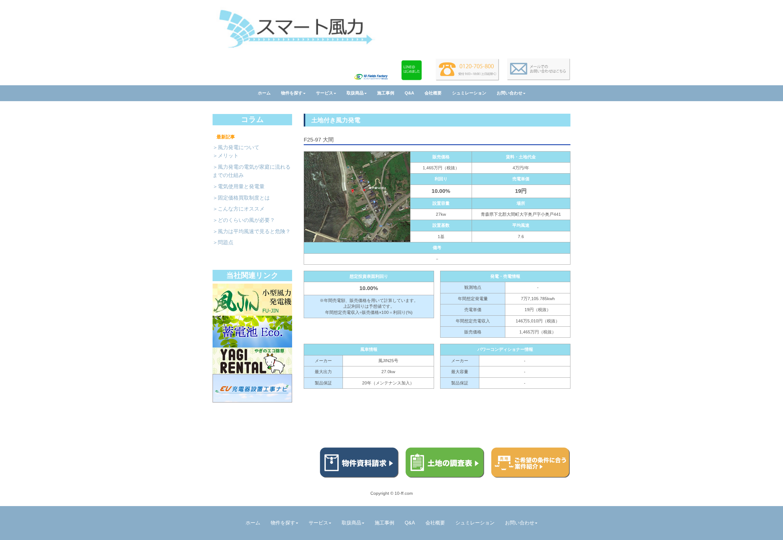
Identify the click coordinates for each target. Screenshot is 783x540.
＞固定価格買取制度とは (241, 198)
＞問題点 (223, 242)
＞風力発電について (236, 147)
